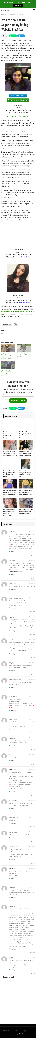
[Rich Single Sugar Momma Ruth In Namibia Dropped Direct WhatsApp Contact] (26, 483)
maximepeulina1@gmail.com (16, 942)
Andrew (11, 868)
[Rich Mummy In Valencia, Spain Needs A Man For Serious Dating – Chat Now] (10, 445)
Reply (33, 555)
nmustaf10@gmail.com (15, 605)
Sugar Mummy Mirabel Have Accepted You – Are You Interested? (24, 354)
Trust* (10, 617)
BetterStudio (22, 1034)
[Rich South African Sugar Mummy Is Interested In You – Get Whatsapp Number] (10, 464)
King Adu (11, 769)
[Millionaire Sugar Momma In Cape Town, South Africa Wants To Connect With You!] (10, 483)
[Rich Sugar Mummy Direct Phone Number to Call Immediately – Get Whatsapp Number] (10, 503)
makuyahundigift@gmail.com (16, 963)
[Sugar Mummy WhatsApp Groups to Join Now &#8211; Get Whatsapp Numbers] (8, 348)
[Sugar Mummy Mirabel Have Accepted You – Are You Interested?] (24, 348)
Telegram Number (18, 95)
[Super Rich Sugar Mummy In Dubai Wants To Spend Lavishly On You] (8, 365)
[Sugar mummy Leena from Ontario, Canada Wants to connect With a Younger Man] (26, 445)
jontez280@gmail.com (16, 571)
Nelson (10, 531)
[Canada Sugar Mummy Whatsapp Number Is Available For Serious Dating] (10, 425)
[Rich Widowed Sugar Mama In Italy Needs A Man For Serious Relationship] (26, 503)
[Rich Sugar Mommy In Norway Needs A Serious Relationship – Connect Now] (26, 464)
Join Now (18, 5)
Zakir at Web (12, 847)
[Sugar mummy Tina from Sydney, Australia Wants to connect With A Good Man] (26, 425)
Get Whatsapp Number (19, 100)
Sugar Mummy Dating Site (8, 10)
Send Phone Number (18, 401)
